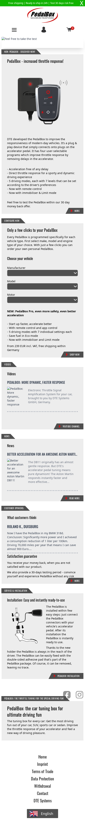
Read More (74, 498)
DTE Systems (43, 800)
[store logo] (42, 15)
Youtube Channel (71, 426)
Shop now (74, 354)
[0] (69, 30)
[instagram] (79, 695)
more (77, 580)
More (77, 210)
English (47, 813)
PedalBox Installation (69, 676)
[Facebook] (67, 695)
